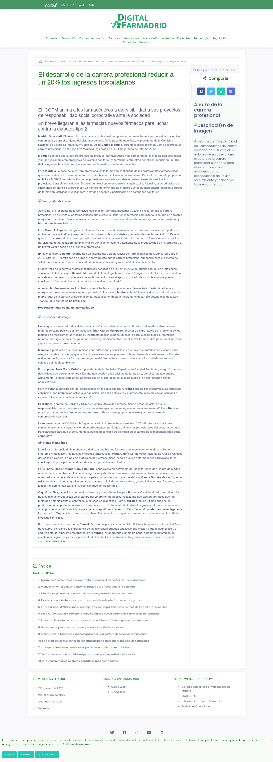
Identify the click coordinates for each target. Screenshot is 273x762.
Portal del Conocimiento (198, 706)
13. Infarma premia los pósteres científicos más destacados (78, 661)
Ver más (43, 708)
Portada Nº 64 (43, 573)
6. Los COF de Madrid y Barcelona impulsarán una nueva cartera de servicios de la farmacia (98, 614)
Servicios (145, 42)
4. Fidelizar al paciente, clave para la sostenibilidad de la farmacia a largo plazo (91, 600)
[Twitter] (112, 732)
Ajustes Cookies (47, 754)
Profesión (52, 38)
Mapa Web (118, 687)
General (42, 553)
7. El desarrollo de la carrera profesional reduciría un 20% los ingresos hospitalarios (93, 620)
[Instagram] (136, 732)
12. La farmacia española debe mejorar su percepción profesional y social (87, 654)
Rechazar (25, 754)
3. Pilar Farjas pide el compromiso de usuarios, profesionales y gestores (85, 593)
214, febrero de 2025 (51, 695)
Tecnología (201, 38)
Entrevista (129, 42)
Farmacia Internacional (124, 38)
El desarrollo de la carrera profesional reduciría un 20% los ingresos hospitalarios (132, 61)
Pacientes (183, 38)
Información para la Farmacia (201, 701)
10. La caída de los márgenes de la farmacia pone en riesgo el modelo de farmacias (93, 641)
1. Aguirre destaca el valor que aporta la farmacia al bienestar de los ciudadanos (91, 580)
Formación (69, 38)
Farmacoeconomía (92, 38)
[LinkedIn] (161, 732)
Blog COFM (189, 696)
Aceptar (9, 754)
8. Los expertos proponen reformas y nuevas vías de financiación (81, 627)
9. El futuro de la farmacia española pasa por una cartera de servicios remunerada (92, 634)
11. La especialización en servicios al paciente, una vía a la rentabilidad (84, 647)
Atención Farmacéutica (158, 38)
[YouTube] (149, 732)
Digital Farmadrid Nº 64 (60, 61)
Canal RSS (118, 692)
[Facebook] (124, 732)
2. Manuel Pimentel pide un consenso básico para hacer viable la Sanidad (86, 587)
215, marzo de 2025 (50, 688)
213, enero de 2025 (50, 701)
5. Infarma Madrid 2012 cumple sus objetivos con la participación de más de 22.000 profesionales (102, 607)
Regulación (219, 38)
